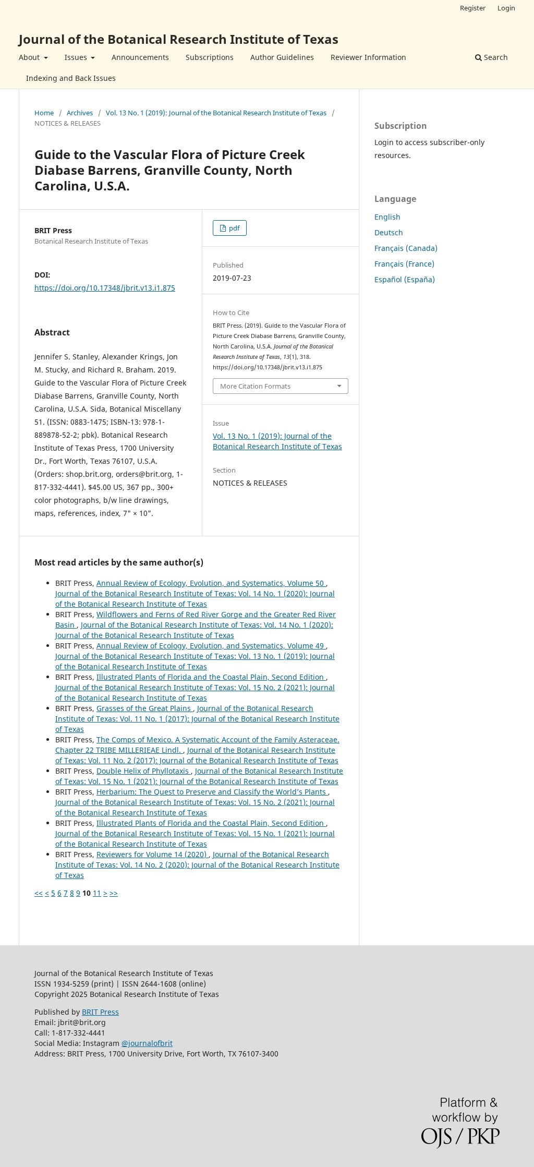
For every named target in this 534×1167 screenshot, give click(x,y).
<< (38, 893)
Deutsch (388, 232)
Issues (77, 57)
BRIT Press (100, 1012)
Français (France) (404, 264)
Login (506, 8)
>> (114, 893)
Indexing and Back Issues (71, 78)
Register (473, 8)
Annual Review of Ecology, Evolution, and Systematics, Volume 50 (211, 583)
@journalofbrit (147, 1043)
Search (495, 57)
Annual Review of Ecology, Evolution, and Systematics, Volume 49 (211, 646)
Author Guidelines (282, 57)
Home (44, 112)
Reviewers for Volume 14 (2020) (152, 854)
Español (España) (404, 279)
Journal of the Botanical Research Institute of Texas (178, 38)
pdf (233, 228)
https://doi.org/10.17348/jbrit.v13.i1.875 (104, 288)
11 (97, 893)
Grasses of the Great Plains (144, 708)
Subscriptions (210, 57)
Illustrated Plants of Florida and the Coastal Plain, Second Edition (211, 677)
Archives (80, 112)
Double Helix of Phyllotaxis (143, 771)
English (387, 217)
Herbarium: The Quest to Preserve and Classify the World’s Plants (212, 792)
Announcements (140, 57)
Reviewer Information (368, 57)
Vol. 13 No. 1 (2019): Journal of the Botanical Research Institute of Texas (216, 112)
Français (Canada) (406, 248)
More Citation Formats (255, 386)
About (30, 57)
